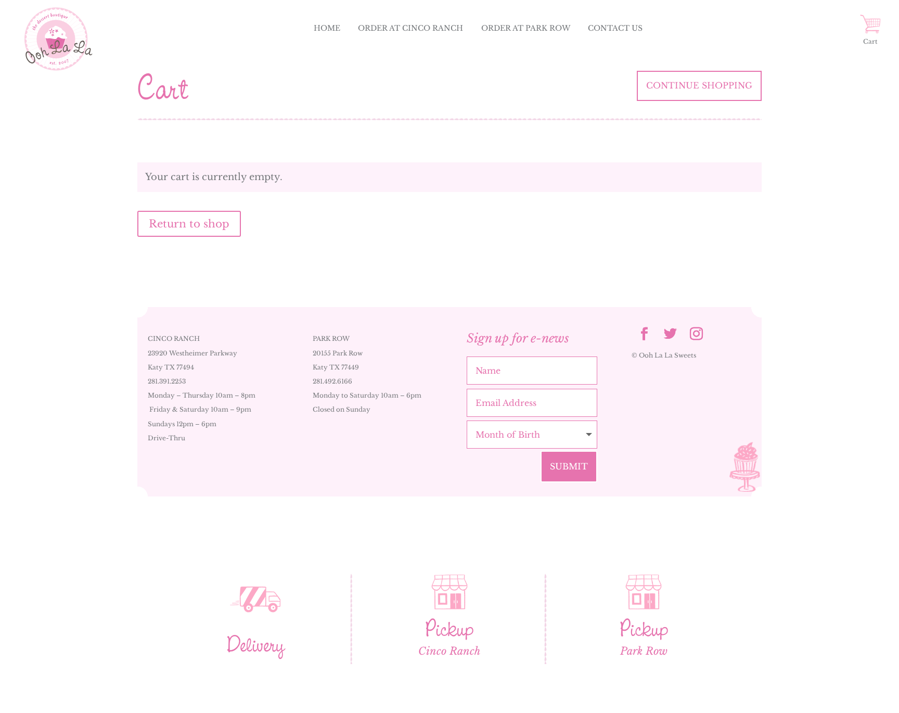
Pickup (449, 628)
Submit (569, 466)
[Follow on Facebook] (645, 334)
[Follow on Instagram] (697, 334)
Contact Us (615, 28)
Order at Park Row (525, 28)
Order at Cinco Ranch (410, 28)
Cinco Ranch (449, 651)
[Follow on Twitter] (671, 334)
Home (327, 28)
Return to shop (189, 224)
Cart (870, 41)
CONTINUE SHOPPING (699, 85)
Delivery (255, 644)
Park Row (643, 651)
